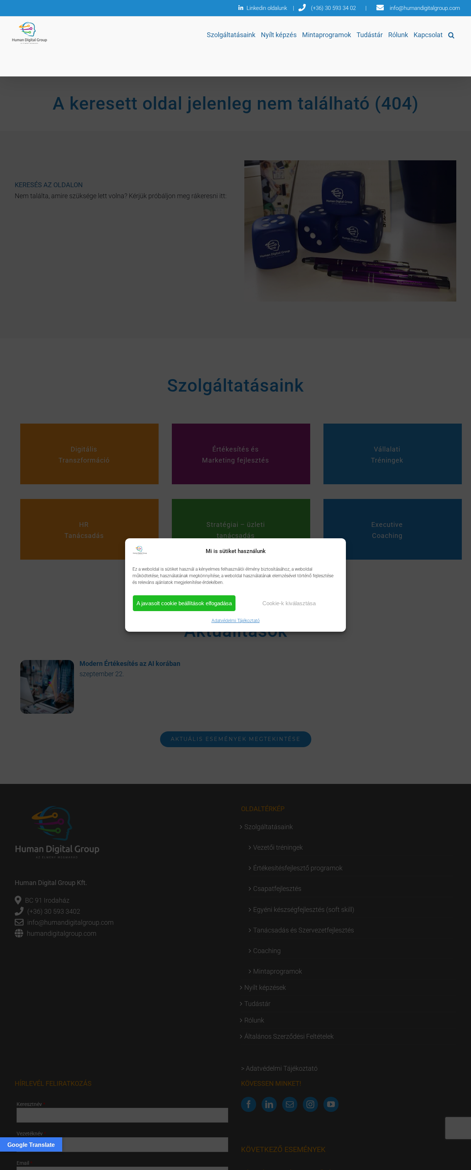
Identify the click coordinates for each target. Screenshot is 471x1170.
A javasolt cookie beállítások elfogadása (184, 603)
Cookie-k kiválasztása (289, 603)
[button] (451, 35)
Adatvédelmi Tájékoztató (236, 620)
